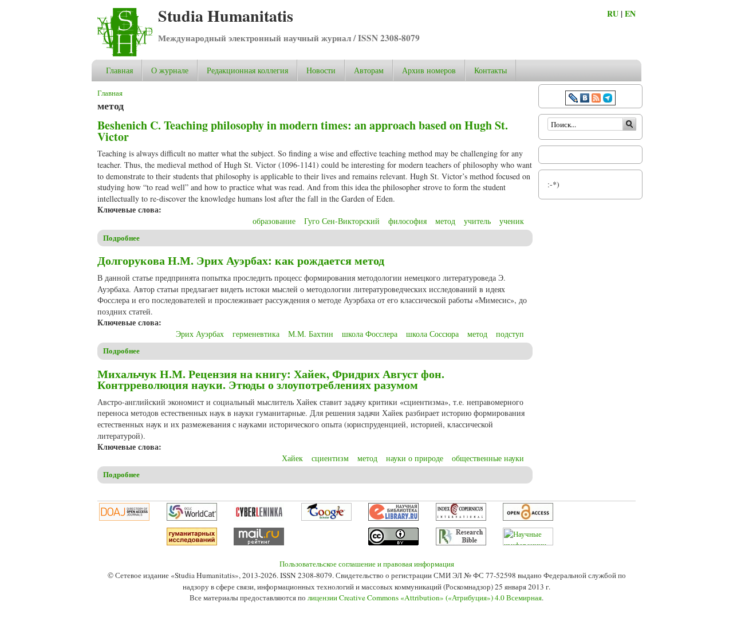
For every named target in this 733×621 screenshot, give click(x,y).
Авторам (369, 70)
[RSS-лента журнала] (596, 99)
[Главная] (124, 53)
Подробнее (121, 237)
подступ (510, 333)
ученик (511, 220)
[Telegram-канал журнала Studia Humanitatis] (607, 99)
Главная (119, 70)
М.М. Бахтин (310, 333)
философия (407, 220)
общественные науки (488, 458)
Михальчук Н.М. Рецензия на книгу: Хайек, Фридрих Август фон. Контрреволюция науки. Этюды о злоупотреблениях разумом (270, 379)
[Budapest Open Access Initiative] (528, 518)
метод (445, 220)
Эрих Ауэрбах (200, 333)
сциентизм (330, 458)
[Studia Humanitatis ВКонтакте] (584, 99)
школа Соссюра (432, 333)
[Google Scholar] (326, 518)
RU (612, 13)
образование (274, 220)
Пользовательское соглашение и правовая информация (366, 564)
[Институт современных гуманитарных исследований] (192, 542)
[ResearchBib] (461, 542)
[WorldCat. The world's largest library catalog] (192, 518)
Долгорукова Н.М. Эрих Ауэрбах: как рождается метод (240, 260)
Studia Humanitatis (225, 15)
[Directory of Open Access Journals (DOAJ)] (124, 518)
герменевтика (255, 333)
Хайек (292, 458)
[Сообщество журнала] (574, 99)
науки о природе (414, 458)
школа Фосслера (369, 333)
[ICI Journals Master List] (461, 518)
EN (630, 13)
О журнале (169, 70)
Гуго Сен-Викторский (342, 220)
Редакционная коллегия (247, 70)
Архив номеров (429, 70)
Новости (321, 70)
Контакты (490, 70)
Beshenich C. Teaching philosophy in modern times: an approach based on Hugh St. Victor (302, 131)
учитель (477, 220)
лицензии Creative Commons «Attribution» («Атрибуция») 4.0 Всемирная (425, 597)
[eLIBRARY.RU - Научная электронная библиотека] (393, 518)
